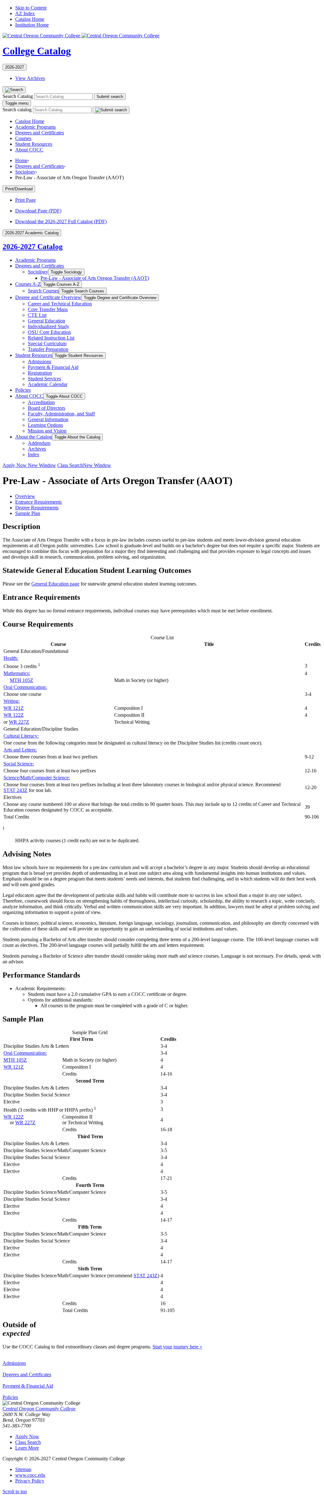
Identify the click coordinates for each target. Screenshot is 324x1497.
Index (33, 454)
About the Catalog (33, 436)
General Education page (55, 583)
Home (21, 160)
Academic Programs (35, 127)
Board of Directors (46, 408)
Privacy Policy (29, 1480)
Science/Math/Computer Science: (36, 777)
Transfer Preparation (48, 349)
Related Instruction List (51, 338)
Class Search (84, 465)
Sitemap (23, 1469)
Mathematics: (16, 673)
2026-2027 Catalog (33, 246)
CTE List (37, 315)
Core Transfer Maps (48, 309)
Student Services (44, 378)
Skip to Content (31, 7)
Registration (40, 373)
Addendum (39, 443)
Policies (23, 390)
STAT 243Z (15, 790)
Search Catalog (18, 96)
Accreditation (41, 402)
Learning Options (45, 425)
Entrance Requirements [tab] (38, 502)
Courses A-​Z (28, 284)
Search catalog (17, 109)
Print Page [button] (25, 200)
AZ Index (25, 13)
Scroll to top (15, 1491)
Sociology (25, 172)
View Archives (30, 78)
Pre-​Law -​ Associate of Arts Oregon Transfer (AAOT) (94, 278)
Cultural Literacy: (21, 736)
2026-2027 (14, 67)
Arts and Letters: (20, 749)
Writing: (11, 701)
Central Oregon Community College (39, 1408)
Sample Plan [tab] (27, 513)
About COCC (29, 149)
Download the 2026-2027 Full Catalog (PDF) (61, 221)
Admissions (39, 361)
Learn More (27, 1448)
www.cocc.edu (30, 1475)
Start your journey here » (177, 1346)
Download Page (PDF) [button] (38, 210)
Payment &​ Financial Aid (53, 367)
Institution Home (32, 25)
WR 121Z (13, 708)
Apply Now (29, 465)
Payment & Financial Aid (28, 1386)
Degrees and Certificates (39, 132)
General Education (46, 320)
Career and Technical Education (60, 303)
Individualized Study (48, 326)
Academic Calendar (47, 384)
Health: (10, 658)
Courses (23, 138)
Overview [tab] (25, 496)
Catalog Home (29, 19)
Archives (37, 448)
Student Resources (33, 144)
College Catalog (37, 51)
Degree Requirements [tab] (37, 507)
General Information (48, 419)
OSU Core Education (49, 332)
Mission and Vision (47, 430)
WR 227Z (19, 722)
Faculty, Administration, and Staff (61, 413)
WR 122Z (13, 715)
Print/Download (19, 189)
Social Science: (18, 763)
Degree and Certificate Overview (48, 297)
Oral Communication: (25, 687)
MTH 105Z (21, 680)
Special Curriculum (47, 343)
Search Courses (43, 290)
